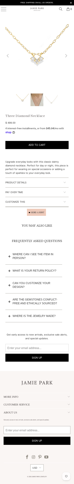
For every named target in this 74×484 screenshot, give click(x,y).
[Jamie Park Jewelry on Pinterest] (40, 457)
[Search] (60, 9)
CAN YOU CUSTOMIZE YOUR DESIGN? (31, 285)
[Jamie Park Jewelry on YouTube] (46, 457)
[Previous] (8, 55)
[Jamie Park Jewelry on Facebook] (27, 457)
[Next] (66, 55)
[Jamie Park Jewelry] (37, 9)
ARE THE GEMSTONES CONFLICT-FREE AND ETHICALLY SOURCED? (35, 301)
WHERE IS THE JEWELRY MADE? (34, 315)
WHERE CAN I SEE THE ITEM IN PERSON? (33, 256)
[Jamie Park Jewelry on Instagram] (33, 457)
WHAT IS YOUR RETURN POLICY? (34, 270)
